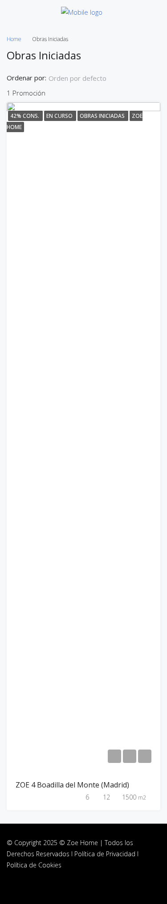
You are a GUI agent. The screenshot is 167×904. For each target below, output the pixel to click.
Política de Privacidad (104, 854)
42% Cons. (25, 116)
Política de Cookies (34, 865)
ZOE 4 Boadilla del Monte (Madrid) (72, 785)
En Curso (60, 116)
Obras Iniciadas (103, 116)
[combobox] (84, 78)
